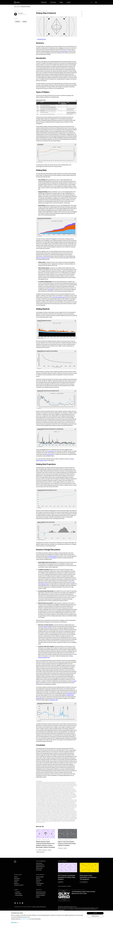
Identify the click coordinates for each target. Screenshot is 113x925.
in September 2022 (53, 700)
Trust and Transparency (41, 893)
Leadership (16, 880)
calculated (50, 289)
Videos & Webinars (40, 883)
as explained (53, 557)
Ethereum (18, 21)
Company (69, 2)
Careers (15, 881)
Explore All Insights (40, 876)
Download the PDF (41, 39)
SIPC (82, 909)
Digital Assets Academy (41, 892)
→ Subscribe (38, 885)
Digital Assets (44, 2)
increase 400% (50, 454)
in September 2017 (70, 693)
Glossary (38, 897)
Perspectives (38, 880)
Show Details (14, 922)
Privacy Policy (73, 906)
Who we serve (17, 878)
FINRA (77, 909)
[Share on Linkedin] (90, 14)
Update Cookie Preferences (39, 906)
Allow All (95, 913)
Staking (24, 21)
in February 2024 (47, 626)
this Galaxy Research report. (59, 297)
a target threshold (52, 556)
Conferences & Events (18, 885)
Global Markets (39, 863)
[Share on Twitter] (90, 11)
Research (19, 6)
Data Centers (53, 2)
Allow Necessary (95, 916)
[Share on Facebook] (90, 12)
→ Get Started (17, 892)
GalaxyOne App (39, 868)
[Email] (90, 16)
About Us (16, 876)
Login (96, 2)
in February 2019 (70, 695)
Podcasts (38, 881)
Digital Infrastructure (40, 866)
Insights (61, 2)
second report (64, 51)
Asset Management (40, 865)
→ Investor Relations (18, 895)
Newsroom (16, 883)
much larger (51, 451)
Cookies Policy (25, 919)
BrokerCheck (86, 909)
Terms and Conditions (63, 906)
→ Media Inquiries (17, 893)
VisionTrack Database (40, 895)
